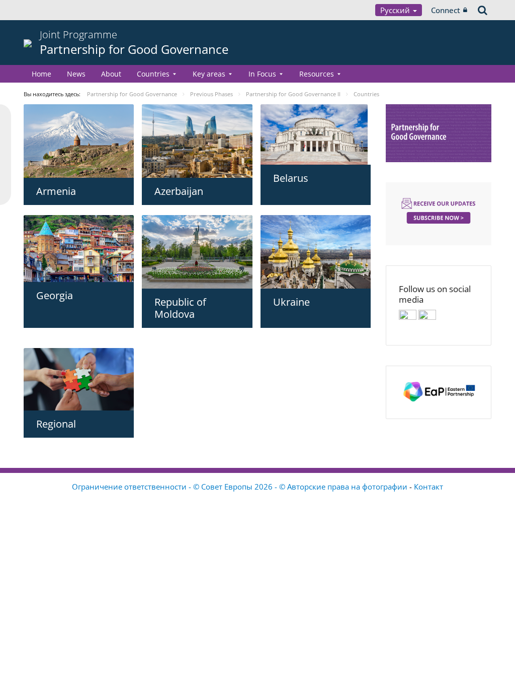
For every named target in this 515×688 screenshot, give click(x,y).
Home (41, 74)
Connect (445, 10)
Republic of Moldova (180, 308)
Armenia (56, 191)
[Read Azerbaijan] (197, 141)
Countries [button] (153, 74)
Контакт (428, 486)
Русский (396, 10)
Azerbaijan (178, 191)
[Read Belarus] (316, 134)
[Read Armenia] (79, 141)
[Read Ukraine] (316, 252)
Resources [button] (316, 74)
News (76, 74)
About (111, 74)
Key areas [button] (209, 74)
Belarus (290, 178)
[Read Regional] (79, 379)
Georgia (54, 295)
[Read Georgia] (79, 248)
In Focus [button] (262, 74)
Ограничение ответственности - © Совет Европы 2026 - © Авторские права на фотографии (240, 486)
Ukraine (291, 302)
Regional (56, 424)
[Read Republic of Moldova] (197, 252)
